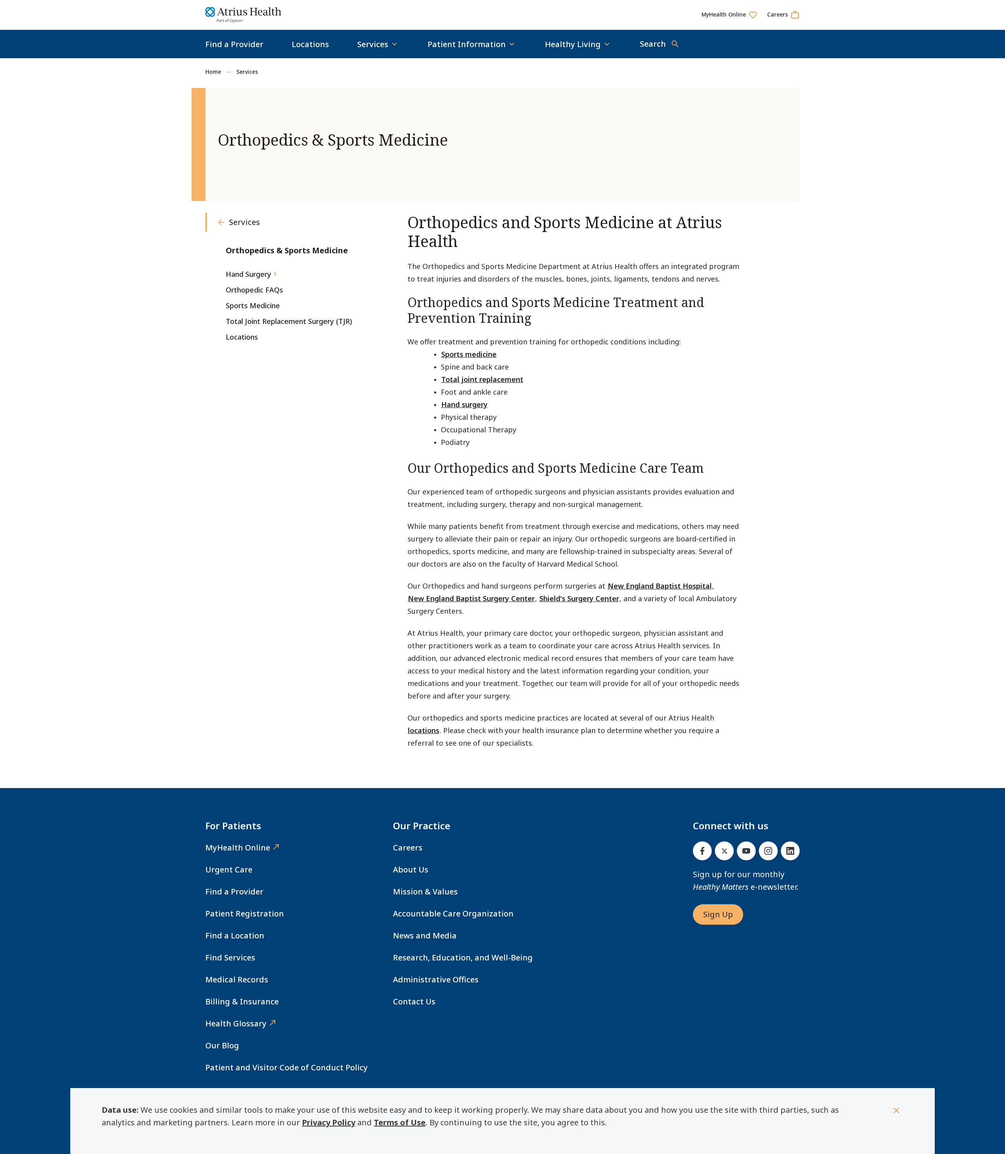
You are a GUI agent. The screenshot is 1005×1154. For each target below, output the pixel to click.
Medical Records (236, 979)
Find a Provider (234, 44)
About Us (410, 869)
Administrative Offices (436, 979)
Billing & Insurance (242, 1001)
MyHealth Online (237, 847)
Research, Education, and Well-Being (463, 957)
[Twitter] (724, 850)
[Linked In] (790, 850)
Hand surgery (464, 404)
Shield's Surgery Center (579, 598)
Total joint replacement (482, 379)
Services (247, 71)
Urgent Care (228, 869)
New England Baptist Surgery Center (471, 598)
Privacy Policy (328, 1122)
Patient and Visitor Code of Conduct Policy (286, 1067)
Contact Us (414, 1001)
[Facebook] (702, 850)
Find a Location (234, 935)
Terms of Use (400, 1122)
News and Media (425, 935)
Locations (310, 44)
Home (213, 71)
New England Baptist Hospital (660, 586)
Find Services (230, 957)
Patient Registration (244, 913)
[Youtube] (746, 850)
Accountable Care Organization (453, 913)
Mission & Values (425, 891)
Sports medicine (469, 354)
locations (423, 730)
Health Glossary (236, 1023)
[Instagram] (768, 850)
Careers (407, 847)
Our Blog (222, 1045)
